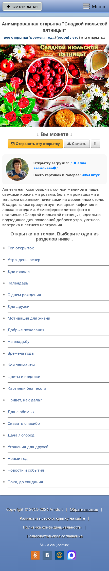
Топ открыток (21, 248)
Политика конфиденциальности (52, 527)
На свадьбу (18, 341)
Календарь (18, 283)
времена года (42, 37)
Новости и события (26, 470)
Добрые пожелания (26, 329)
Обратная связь (84, 509)
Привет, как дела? (25, 400)
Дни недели (19, 271)
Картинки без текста (27, 388)
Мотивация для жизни (29, 318)
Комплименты (21, 365)
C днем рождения (24, 294)
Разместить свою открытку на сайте (52, 518)
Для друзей (18, 306)
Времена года (21, 353)
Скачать (76, 144)
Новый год (18, 458)
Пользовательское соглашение (55, 536)
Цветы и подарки (24, 376)
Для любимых (21, 411)
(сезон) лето (68, 37)
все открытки (22, 6)
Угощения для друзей (28, 446)
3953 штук (91, 175)
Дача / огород (21, 435)
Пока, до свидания (25, 481)
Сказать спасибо (24, 423)
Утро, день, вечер (24, 259)
